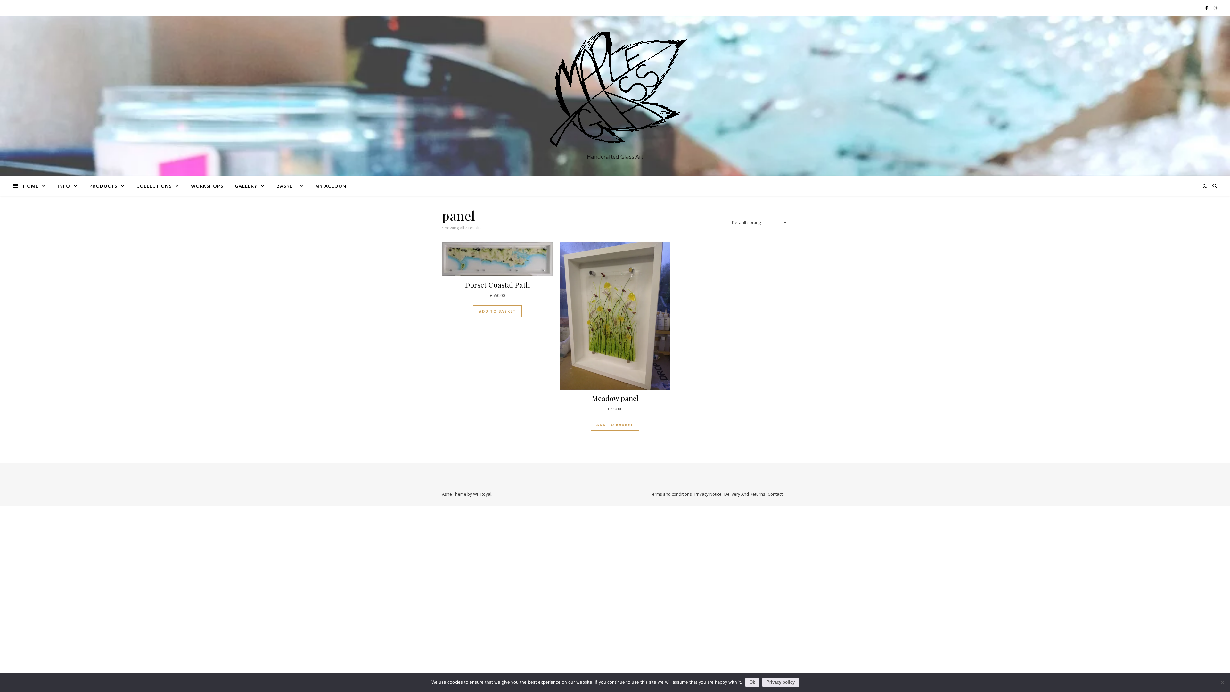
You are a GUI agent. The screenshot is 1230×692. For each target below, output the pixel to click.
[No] (1222, 682)
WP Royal (482, 494)
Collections (154, 186)
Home (30, 186)
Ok (752, 682)
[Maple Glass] (615, 90)
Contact (775, 494)
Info (64, 186)
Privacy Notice (708, 494)
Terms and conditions (671, 494)
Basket (286, 186)
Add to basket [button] (497, 311)
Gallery (246, 186)
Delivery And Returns (744, 494)
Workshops (207, 186)
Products (103, 186)
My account (332, 186)
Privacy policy (781, 682)
